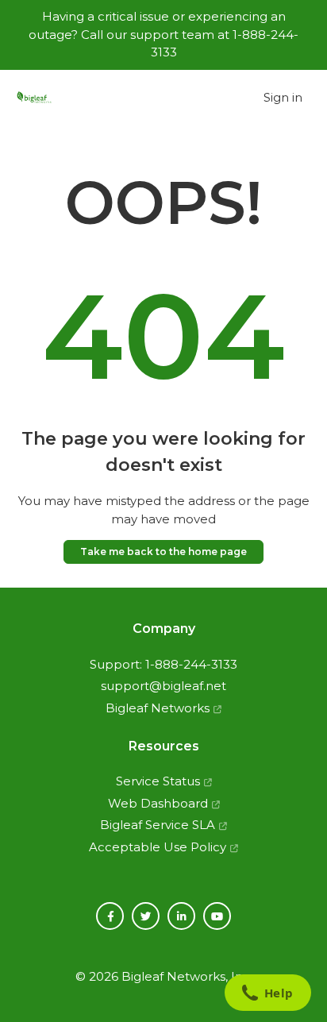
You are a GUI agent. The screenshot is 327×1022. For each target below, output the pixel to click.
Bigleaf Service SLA (157, 824)
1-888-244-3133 (191, 664)
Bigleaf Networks (158, 707)
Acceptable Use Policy (157, 846)
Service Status (158, 781)
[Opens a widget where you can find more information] (267, 994)
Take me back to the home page (163, 551)
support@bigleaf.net (163, 685)
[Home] (34, 98)
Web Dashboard (158, 803)
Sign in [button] (283, 97)
